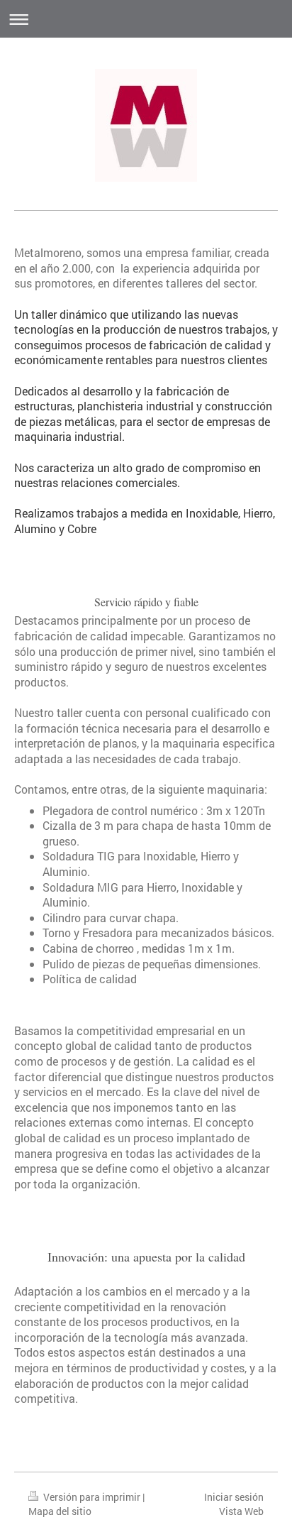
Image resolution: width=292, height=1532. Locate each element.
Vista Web (241, 1511)
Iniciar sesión (234, 1497)
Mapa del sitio (59, 1511)
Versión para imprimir (91, 1497)
